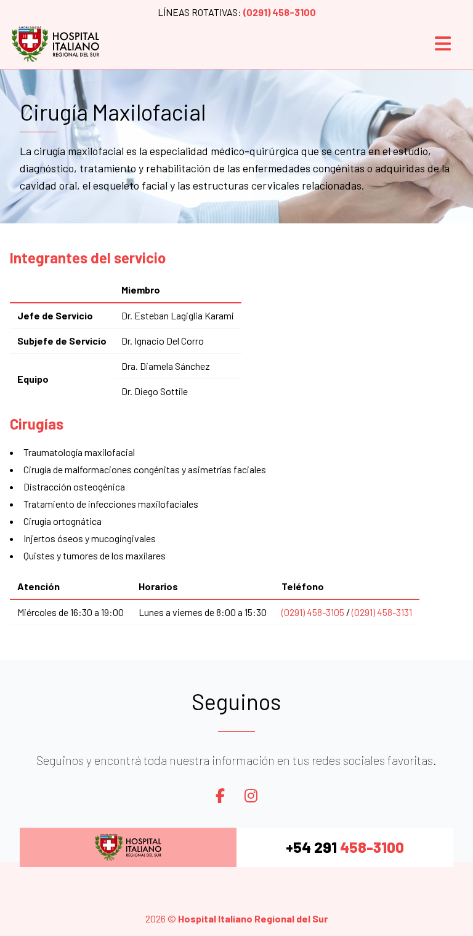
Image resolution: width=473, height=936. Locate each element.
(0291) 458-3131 (382, 612)
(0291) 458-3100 (279, 12)
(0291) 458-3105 (312, 612)
